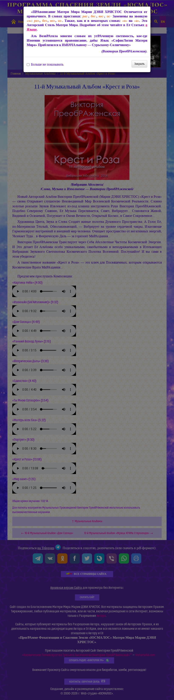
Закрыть (139, 64)
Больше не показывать (47, 64)
